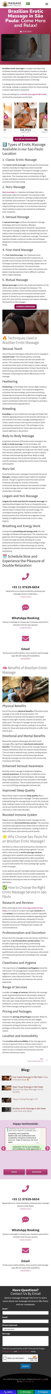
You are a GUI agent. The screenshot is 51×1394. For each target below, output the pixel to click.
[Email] (25, 638)
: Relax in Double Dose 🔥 (30, 1078)
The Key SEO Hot (28, 1381)
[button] (47, 4)
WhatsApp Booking (25, 618)
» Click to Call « (25, 597)
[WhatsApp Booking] (25, 607)
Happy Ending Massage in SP (25, 1099)
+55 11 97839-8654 (25, 587)
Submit (25, 1366)
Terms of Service (24, 1351)
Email (25, 649)
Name (5, 1309)
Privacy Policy (8, 1351)
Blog (41, 1379)
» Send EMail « (25, 658)
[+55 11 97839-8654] (25, 577)
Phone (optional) (9, 1325)
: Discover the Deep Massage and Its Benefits (27, 1089)
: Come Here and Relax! (29, 1109)
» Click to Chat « (25, 627)
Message (6, 1334)
